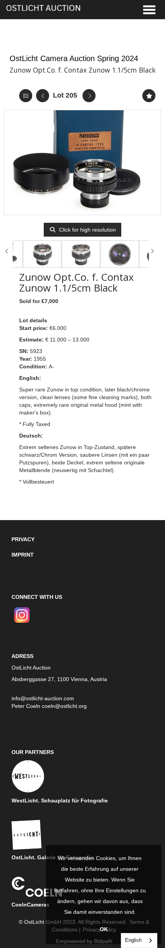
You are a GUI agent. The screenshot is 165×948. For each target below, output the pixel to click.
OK (104, 929)
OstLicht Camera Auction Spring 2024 (74, 58)
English (133, 940)
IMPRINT (23, 555)
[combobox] (139, 940)
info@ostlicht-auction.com (43, 698)
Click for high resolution (87, 230)
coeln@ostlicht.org (64, 706)
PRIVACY (23, 539)
